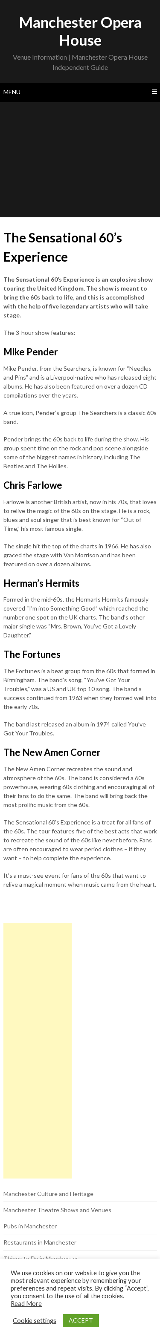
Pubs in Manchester (30, 1226)
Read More (26, 1303)
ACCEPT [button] (81, 1320)
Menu (11, 91)
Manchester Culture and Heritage (48, 1193)
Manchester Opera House (80, 31)
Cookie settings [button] (34, 1320)
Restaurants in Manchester (39, 1242)
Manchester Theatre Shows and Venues (57, 1209)
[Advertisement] (80, 160)
